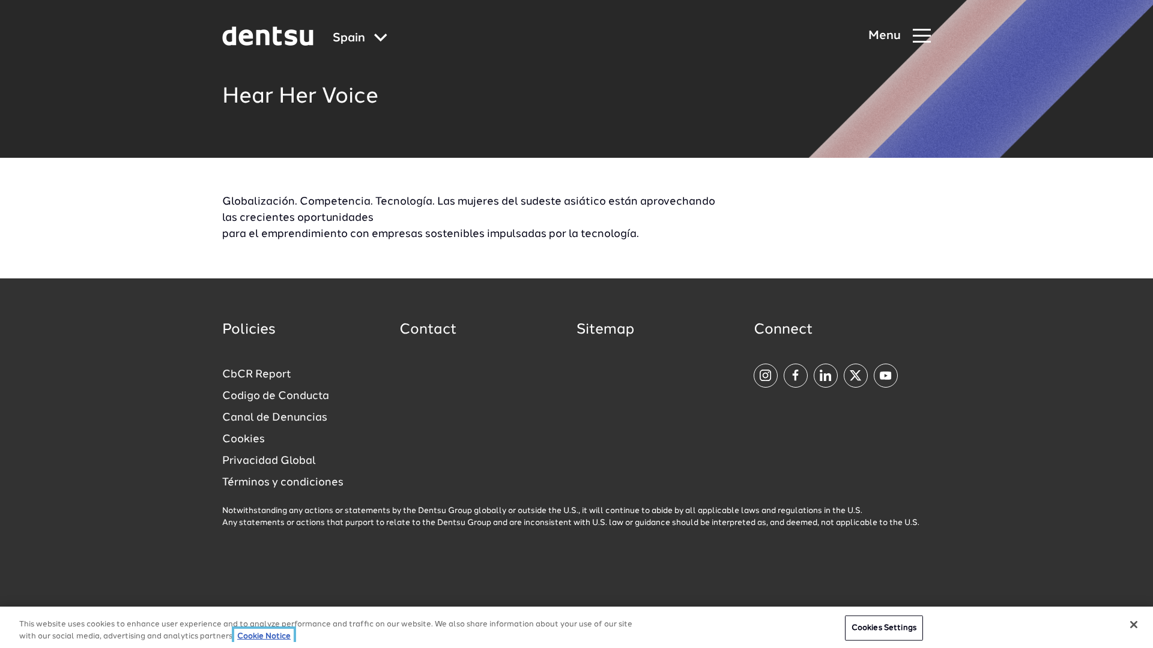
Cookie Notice (264, 636)
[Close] (1134, 624)
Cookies (243, 439)
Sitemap (605, 330)
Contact (428, 330)
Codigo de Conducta (275, 396)
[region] (576, 627)
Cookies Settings (884, 628)
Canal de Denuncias (274, 417)
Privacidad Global (269, 460)
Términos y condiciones (282, 482)
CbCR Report (256, 374)
